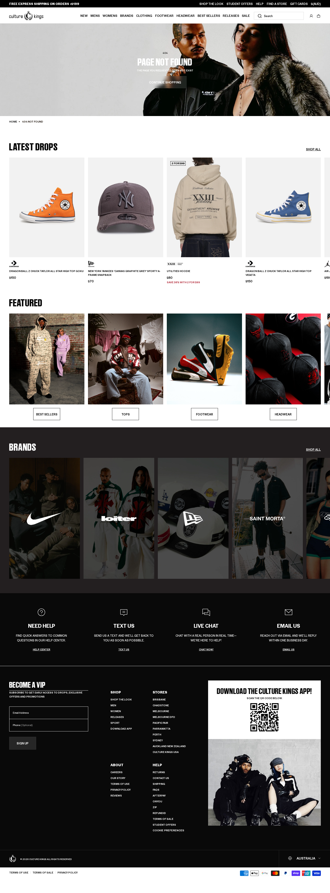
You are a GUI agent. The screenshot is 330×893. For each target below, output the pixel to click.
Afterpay (159, 795)
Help (157, 765)
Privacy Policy (120, 790)
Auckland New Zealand (169, 746)
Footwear (164, 15)
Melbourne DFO (164, 717)
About (116, 765)
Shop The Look (121, 699)
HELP (260, 3)
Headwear (185, 15)
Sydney (158, 740)
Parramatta (161, 729)
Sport (115, 723)
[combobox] (279, 16)
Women (115, 711)
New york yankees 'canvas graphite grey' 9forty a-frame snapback (124, 273)
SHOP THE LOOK (211, 3)
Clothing (144, 15)
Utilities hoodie (178, 271)
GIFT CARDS (299, 3)
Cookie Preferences (168, 830)
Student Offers (164, 825)
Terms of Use (120, 784)
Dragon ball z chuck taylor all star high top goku (46, 271)
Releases (231, 15)
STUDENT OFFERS (240, 3)
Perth (157, 734)
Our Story (117, 778)
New (84, 15)
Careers (116, 772)
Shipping (159, 784)
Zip (155, 807)
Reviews (116, 795)
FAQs (156, 790)
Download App (121, 729)
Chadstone (161, 705)
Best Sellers (209, 15)
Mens (95, 15)
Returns (159, 772)
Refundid (159, 813)
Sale (246, 15)
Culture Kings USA (166, 752)
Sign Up (23, 743)
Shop (115, 692)
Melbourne (161, 711)
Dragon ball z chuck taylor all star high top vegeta (279, 273)
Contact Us (161, 778)
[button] (318, 16)
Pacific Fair (160, 723)
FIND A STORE (277, 3)
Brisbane (159, 699)
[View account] (311, 16)
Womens (110, 15)
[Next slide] (320, 206)
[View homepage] (26, 15)
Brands (126, 15)
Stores (160, 692)
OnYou (157, 801)
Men (113, 705)
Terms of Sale (163, 819)
